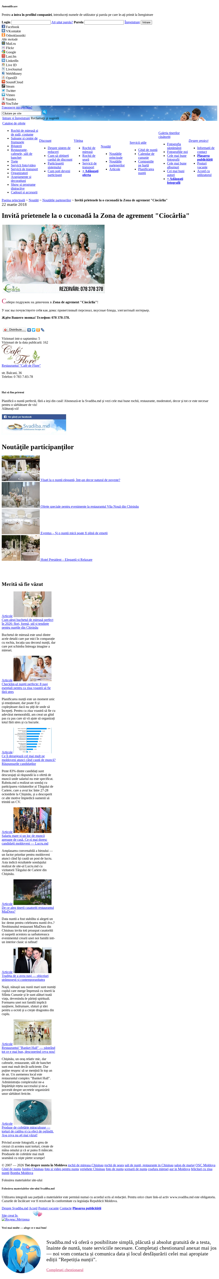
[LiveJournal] (42, 330)
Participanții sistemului (56, 165)
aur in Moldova (179, 1169)
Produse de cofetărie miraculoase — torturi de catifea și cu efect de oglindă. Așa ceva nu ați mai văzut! (28, 1131)
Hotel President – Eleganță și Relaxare (66, 559)
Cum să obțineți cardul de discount (60, 157)
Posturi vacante (202, 165)
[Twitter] (33, 330)
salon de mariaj (184, 1165)
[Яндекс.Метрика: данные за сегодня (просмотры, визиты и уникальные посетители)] (16, 1219)
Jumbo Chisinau (33, 1169)
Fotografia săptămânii (174, 146)
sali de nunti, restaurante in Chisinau (149, 1165)
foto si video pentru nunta (61, 1169)
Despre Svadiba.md (15, 1208)
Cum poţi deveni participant (59, 173)
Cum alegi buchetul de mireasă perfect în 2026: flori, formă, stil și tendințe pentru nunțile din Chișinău (27, 623)
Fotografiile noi (177, 152)
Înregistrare (132, 22)
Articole (114, 169)
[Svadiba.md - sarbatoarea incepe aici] (34, 433)
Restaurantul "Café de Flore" (21, 365)
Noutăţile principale (116, 155)
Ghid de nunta (11, 1169)
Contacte (66, 1208)
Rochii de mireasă (88, 150)
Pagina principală (13, 200)
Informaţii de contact (206, 150)
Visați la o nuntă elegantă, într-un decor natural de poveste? (80, 480)
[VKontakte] (29, 330)
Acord (33, 1208)
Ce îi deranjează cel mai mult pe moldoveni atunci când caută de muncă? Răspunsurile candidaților (29, 760)
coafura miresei (158, 1169)
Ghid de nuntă (147, 150)
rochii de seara (114, 1165)
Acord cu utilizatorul (204, 173)
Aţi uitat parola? (62, 22)
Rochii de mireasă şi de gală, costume (24, 132)
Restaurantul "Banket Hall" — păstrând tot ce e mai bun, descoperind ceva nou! (28, 1049)
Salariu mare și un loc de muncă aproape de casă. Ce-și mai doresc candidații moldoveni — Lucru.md (25, 839)
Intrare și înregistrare (16, 118)
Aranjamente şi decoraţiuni (21, 179)
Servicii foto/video (23, 165)
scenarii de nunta (135, 1169)
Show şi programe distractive (23, 186)
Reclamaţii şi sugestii (45, 118)
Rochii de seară (88, 157)
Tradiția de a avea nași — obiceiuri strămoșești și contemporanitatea (25, 977)
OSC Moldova (205, 1165)
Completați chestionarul (64, 1270)
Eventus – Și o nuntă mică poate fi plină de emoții (74, 533)
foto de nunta (115, 1169)
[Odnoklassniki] (38, 330)
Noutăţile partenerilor (117, 163)
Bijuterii (16, 146)
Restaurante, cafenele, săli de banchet (21, 153)
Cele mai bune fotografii (176, 157)
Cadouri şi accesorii (24, 192)
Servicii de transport (24, 169)
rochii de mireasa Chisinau (86, 1165)
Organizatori (19, 173)
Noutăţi (34, 200)
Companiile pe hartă (146, 163)
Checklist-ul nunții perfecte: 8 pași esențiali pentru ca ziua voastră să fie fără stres (26, 688)
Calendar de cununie (146, 155)
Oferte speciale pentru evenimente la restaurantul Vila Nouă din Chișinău (90, 506)
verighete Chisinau (92, 1169)
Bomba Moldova (21, 1173)
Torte (14, 161)
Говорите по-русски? (17, 107)
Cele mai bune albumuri (176, 165)
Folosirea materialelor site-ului (22, 1180)
